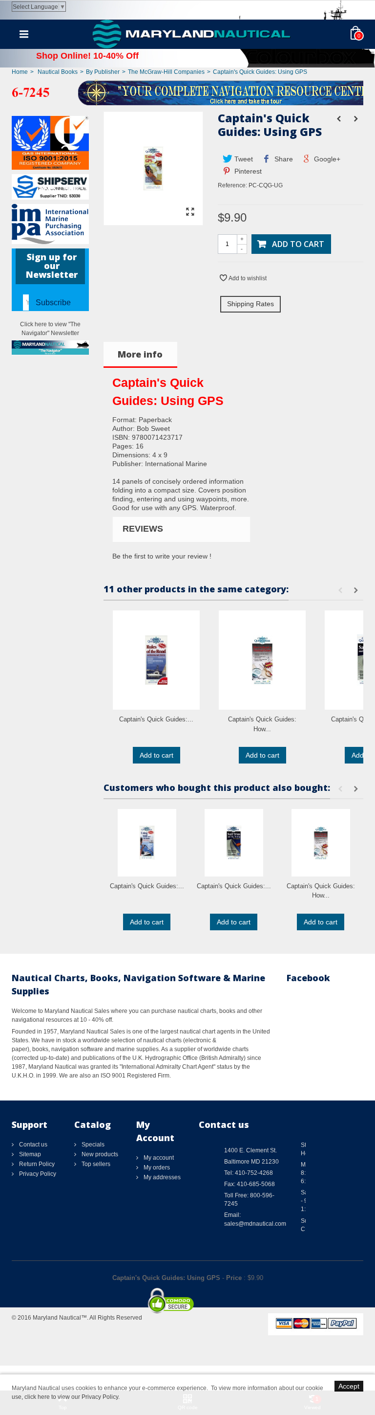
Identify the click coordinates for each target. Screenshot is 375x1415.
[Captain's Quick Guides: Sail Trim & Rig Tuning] (233, 842)
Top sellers (95, 1164)
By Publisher (103, 71)
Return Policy (36, 1164)
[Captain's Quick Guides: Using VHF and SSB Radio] (147, 842)
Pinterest (247, 171)
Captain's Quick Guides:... (156, 719)
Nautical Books (58, 71)
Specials (92, 1144)
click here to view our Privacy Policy (71, 1396)
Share (282, 159)
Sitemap (29, 1154)
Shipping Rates (250, 304)
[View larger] (190, 212)
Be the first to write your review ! (161, 556)
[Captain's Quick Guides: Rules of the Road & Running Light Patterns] (156, 660)
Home (20, 71)
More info (140, 354)
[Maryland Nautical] (191, 33)
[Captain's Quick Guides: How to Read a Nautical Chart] (262, 660)
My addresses (161, 1177)
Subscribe (53, 302)
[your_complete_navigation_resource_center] (187, 92)
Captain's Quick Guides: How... (262, 724)
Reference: (232, 185)
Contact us (32, 1144)
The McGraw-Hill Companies (166, 71)
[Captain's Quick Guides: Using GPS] (153, 220)
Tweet (242, 159)
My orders (156, 1167)
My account (158, 1157)
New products (99, 1154)
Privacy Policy (37, 1173)
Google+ (326, 159)
